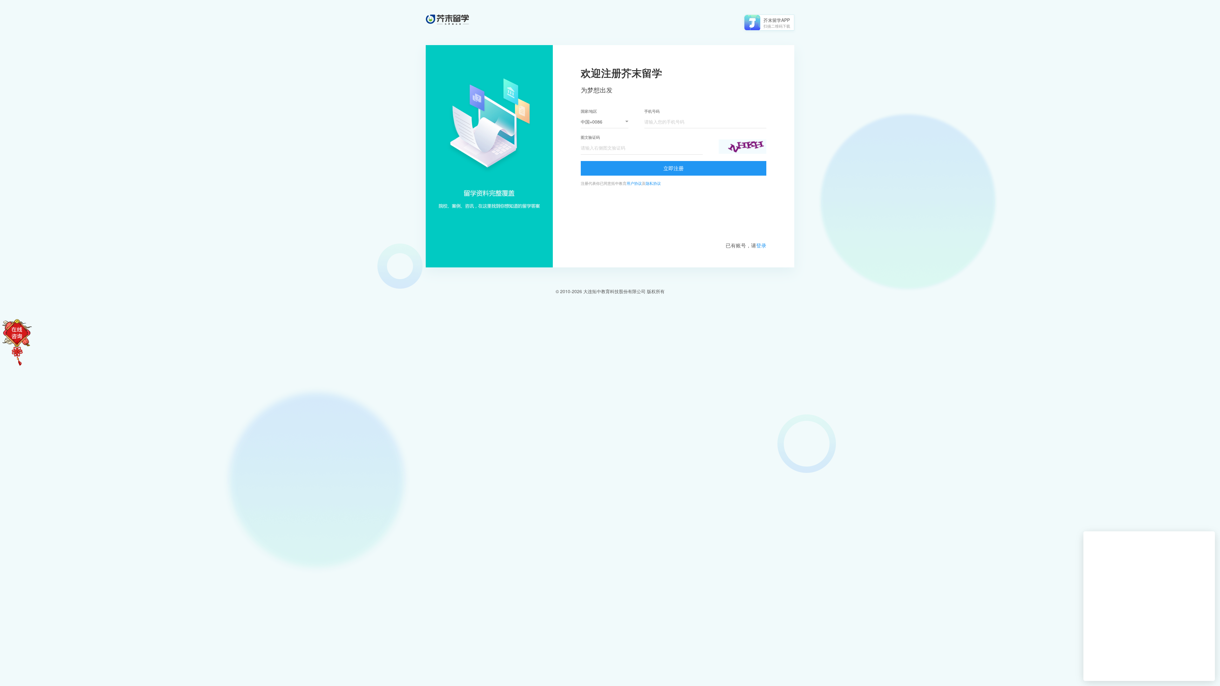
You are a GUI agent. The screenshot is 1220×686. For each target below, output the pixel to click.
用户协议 (634, 183)
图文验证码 (590, 137)
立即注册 (673, 168)
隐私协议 (653, 183)
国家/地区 (589, 111)
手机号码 (652, 111)
